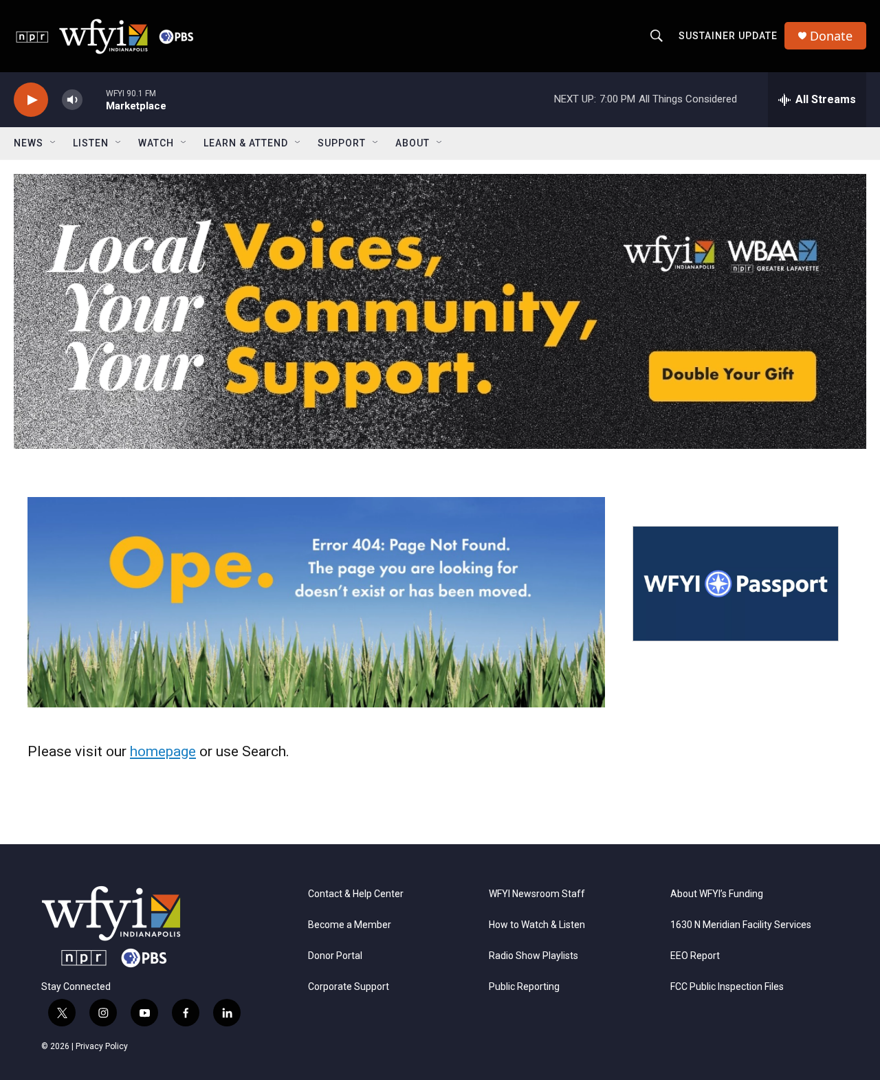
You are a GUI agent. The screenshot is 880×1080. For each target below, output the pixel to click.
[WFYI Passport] (735, 584)
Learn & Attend (246, 142)
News (28, 142)
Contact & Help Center (356, 894)
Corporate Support (348, 987)
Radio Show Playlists (533, 956)
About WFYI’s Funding (716, 894)
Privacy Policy (102, 1046)
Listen (91, 142)
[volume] (72, 100)
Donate (831, 36)
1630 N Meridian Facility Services (740, 925)
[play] (31, 100)
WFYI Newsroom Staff (537, 894)
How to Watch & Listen (537, 925)
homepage (163, 751)
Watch (156, 142)
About (412, 142)
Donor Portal (335, 956)
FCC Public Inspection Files (727, 987)
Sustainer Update (728, 35)
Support (342, 142)
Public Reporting (524, 987)
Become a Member (349, 925)
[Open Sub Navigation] (53, 142)
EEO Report (695, 956)
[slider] (94, 99)
